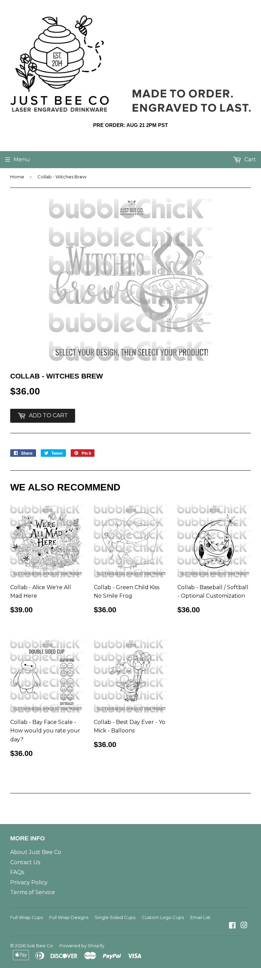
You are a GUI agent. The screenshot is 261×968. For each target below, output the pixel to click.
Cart (249, 159)
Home (17, 176)
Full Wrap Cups (26, 917)
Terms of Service (32, 892)
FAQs (17, 872)
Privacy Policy (29, 882)
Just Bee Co (40, 945)
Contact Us (25, 862)
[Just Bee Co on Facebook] (232, 926)
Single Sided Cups (115, 917)
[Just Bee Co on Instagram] (244, 926)
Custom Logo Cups (163, 917)
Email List (200, 917)
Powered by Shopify (81, 945)
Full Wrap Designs (68, 917)
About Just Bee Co (35, 852)
